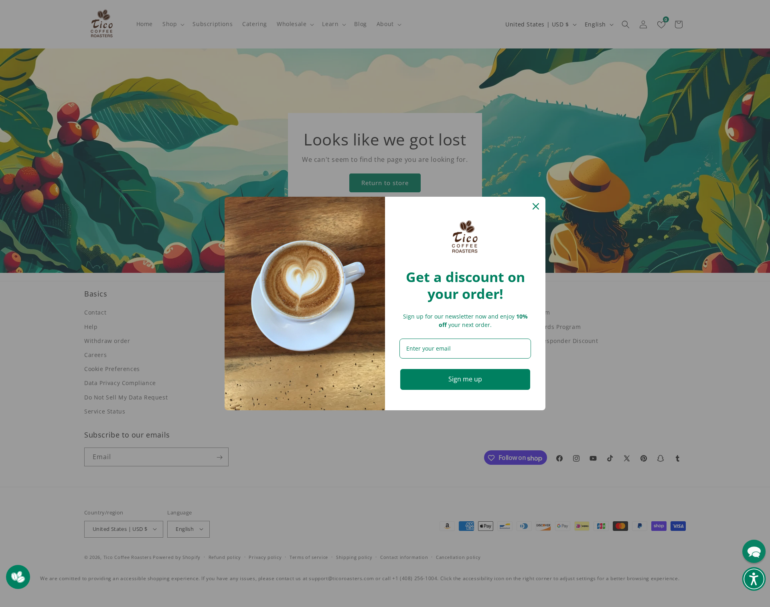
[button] (754, 579)
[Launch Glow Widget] (18, 577)
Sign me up (465, 379)
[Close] (535, 206)
